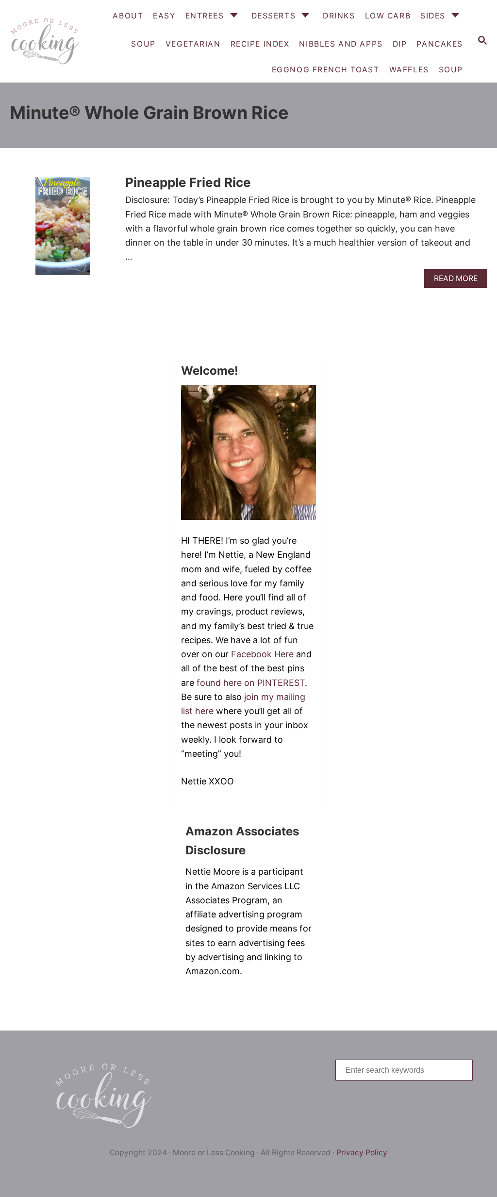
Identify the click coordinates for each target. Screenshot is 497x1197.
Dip (400, 44)
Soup (451, 69)
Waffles (409, 69)
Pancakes (439, 44)
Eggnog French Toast (326, 69)
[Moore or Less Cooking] (43, 41)
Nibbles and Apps (340, 44)
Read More (458, 280)
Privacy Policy (361, 1152)
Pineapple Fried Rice (188, 182)
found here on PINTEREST (251, 683)
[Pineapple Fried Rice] (62, 230)
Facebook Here (262, 654)
